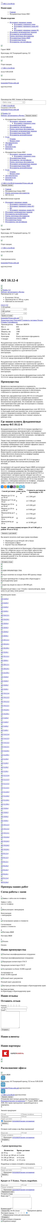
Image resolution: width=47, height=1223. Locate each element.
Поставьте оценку (7, 1213)
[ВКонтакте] (2, 486)
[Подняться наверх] (8, 1221)
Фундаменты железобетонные (21, 34)
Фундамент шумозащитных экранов (23, 32)
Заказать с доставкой (9, 533)
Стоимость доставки (29, 320)
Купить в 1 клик (7, 316)
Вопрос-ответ (15, 141)
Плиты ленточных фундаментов (22, 36)
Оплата (40, 320)
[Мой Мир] (8, 486)
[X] (11, 486)
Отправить (5, 1029)
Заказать (5, 1123)
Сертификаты (12, 322)
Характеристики (7, 320)
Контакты (9, 148)
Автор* (3, 1008)
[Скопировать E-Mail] (21, 318)
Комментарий (6, 1208)
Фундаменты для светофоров (20, 42)
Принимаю (18, 1121)
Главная (13, 12)
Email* (3, 1010)
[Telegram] (23, 486)
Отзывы (13, 139)
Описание (18, 320)
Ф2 (15, 28)
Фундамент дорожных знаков (21, 22)
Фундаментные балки (18, 40)
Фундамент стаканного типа (24, 24)
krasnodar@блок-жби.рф (10, 83)
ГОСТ (3, 305)
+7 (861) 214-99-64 (8, 4)
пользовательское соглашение (23, 1121)
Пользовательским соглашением (13, 1101)
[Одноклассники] (5, 486)
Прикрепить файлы (34, 1211)
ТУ (7, 305)
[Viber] (14, 486)
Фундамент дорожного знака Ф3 (26, 26)
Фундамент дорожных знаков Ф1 (26, 30)
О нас (7, 137)
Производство (10, 147)
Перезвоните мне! (8, 1192)
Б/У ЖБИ (8, 145)
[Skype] (20, 486)
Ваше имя (5, 1196)
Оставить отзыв (7, 562)
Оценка (4, 1006)
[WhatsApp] (17, 486)
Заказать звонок (31, 115)
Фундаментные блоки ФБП (20, 38)
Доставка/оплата (11, 143)
